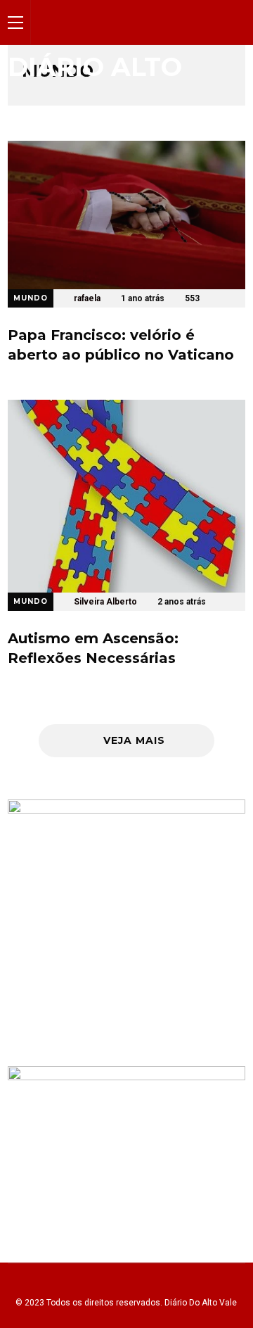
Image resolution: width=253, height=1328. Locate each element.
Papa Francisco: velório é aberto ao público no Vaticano (121, 345)
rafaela (87, 298)
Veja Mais (134, 740)
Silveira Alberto (105, 602)
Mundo (30, 298)
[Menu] (15, 22)
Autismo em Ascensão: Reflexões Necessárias (93, 648)
